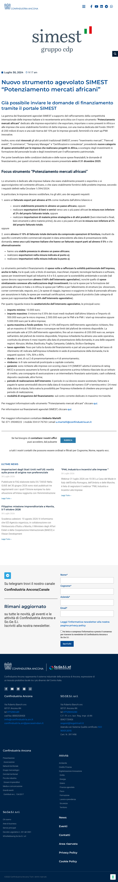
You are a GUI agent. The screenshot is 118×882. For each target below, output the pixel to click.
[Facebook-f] (91, 6)
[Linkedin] (101, 6)
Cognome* (65, 586)
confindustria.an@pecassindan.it (24, 723)
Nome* (64, 574)
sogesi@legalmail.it (72, 723)
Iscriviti (67, 643)
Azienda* (65, 597)
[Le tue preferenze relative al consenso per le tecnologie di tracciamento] (113, 877)
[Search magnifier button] (115, 54)
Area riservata (68, 843)
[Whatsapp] (111, 6)
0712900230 (70, 712)
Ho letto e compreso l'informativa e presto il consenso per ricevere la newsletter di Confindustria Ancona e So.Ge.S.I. (86, 634)
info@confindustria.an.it (18, 719)
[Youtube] (96, 6)
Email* (63, 608)
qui (95, 403)
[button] (83, 6)
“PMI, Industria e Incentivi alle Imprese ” (85, 469)
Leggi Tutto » (6, 498)
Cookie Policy (68, 861)
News (62, 817)
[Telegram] (106, 6)
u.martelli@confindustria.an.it (74, 422)
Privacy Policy (68, 852)
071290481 (13, 712)
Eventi (63, 826)
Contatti (64, 835)
